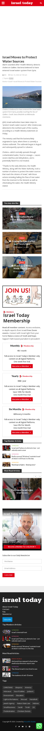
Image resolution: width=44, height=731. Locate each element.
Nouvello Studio (30, 722)
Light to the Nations (11, 699)
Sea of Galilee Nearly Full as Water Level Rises (22, 218)
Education (19, 695)
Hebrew (36, 703)
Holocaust (7, 691)
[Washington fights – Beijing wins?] (6, 464)
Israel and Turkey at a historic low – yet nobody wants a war (26, 449)
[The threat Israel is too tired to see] (6, 668)
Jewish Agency (9, 703)
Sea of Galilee (19, 691)
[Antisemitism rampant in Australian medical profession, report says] (6, 660)
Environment (8, 695)
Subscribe (7, 619)
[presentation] (35, 476)
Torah (27, 707)
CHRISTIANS (8, 687)
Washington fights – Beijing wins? (23, 465)
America (28, 687)
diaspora (18, 687)
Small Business (9, 707)
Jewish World (17, 659)
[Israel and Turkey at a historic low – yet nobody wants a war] (6, 448)
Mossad (24, 699)
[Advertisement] (22, 31)
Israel (10, 82)
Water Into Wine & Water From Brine (23, 267)
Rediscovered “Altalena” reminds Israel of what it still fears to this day (26, 458)
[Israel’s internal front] (6, 632)
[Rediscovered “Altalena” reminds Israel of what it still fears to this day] (6, 456)
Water (11, 78)
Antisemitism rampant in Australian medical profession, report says (25, 662)
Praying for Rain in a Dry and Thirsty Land (23, 242)
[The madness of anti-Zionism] (6, 674)
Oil (34, 707)
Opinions (15, 446)
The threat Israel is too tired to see (22, 491)
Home (4, 82)
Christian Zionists (23, 711)
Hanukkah (33, 699)
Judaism (30, 691)
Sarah (20, 707)
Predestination (9, 711)
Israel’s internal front (19, 632)
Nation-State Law (23, 703)
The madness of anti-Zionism (22, 675)
